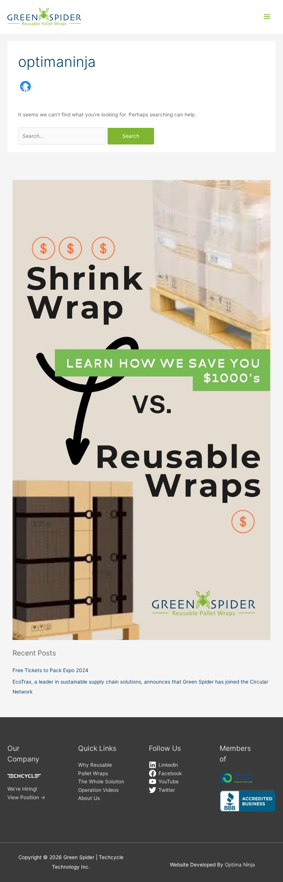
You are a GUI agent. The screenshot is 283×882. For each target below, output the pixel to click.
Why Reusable (95, 765)
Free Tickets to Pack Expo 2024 (50, 670)
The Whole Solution (101, 781)
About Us (89, 798)
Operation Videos (98, 790)
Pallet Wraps (93, 773)
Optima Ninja (240, 865)
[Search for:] (63, 136)
